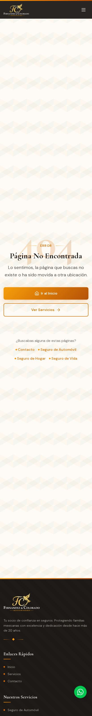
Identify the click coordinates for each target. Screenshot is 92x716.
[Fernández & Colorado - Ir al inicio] (16, 10)
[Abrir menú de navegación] (83, 10)
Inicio (11, 667)
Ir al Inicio (49, 293)
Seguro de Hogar (31, 358)
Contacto (26, 349)
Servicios (14, 674)
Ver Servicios (42, 309)
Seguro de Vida (64, 358)
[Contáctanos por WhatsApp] (80, 692)
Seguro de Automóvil (58, 349)
